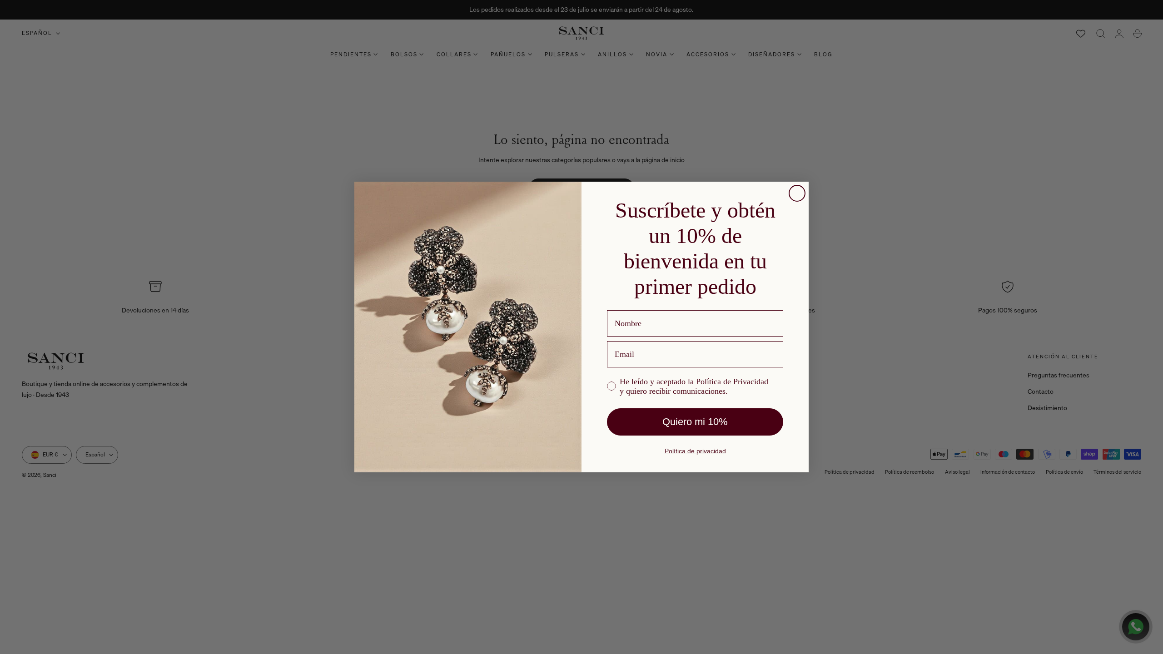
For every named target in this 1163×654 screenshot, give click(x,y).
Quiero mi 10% (695, 421)
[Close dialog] (797, 193)
